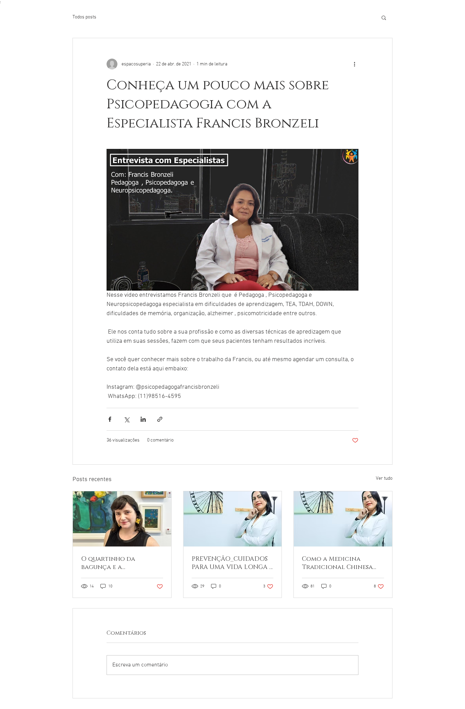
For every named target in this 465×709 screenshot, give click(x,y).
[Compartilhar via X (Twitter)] (126, 419)
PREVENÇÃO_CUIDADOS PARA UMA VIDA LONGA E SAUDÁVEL (232, 563)
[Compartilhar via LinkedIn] (143, 419)
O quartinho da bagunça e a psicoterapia (108, 563)
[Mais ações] (354, 64)
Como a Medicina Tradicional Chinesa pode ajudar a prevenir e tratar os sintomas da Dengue (341, 563)
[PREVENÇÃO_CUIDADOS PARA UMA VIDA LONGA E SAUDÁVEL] (232, 518)
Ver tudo (384, 478)
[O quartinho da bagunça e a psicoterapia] (122, 518)
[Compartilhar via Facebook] (110, 419)
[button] (384, 17)
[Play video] (232, 220)
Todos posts (84, 17)
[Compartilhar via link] (160, 419)
